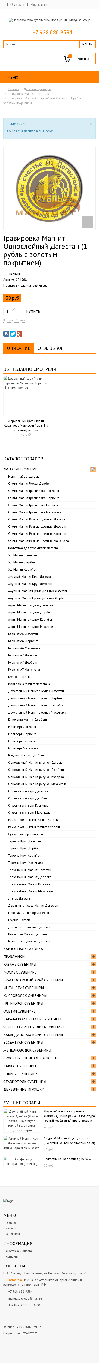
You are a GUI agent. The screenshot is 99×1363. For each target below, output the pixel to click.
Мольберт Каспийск (21, 741)
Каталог (11, 1228)
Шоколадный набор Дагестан (29, 913)
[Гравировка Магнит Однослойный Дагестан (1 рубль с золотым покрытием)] (49, 188)
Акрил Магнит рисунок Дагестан (30, 605)
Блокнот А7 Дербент (22, 662)
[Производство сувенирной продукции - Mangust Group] (49, 20)
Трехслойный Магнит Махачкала (30, 891)
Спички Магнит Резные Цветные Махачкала (38, 541)
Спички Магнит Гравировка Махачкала (34, 512)
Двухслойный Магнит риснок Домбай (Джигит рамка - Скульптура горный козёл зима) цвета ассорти (69, 1116)
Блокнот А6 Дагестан (23, 634)
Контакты (12, 1256)
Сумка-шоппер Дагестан (25, 834)
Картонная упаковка (23, 948)
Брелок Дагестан (20, 677)
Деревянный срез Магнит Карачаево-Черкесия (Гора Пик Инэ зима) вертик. (26, 425)
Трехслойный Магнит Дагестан (29, 870)
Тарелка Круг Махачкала (25, 863)
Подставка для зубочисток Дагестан (33, 548)
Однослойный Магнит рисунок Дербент (36, 770)
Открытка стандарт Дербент (28, 798)
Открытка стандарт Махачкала (29, 812)
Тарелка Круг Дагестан (24, 841)
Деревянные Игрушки (23, 1089)
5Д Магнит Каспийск (22, 569)
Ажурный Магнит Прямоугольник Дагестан (38, 591)
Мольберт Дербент (22, 734)
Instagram (15, 1280)
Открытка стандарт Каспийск (28, 805)
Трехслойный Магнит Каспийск (29, 884)
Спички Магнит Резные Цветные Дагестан (37, 519)
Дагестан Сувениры (37, 89)
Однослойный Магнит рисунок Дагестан (36, 762)
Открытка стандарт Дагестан (28, 791)
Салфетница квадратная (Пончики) (68, 1159)
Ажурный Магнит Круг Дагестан (30, 576)
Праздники (14, 956)
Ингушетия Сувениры (23, 987)
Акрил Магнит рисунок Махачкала (31, 627)
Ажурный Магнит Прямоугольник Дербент (37, 598)
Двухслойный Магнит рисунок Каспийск (35, 705)
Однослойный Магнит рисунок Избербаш (37, 777)
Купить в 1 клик (14, 320)
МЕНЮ (12, 77)
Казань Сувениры (19, 964)
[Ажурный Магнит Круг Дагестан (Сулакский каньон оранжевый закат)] (22, 1143)
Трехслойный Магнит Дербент (29, 877)
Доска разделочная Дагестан (29, 927)
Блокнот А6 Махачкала (24, 648)
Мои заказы (39, 5)
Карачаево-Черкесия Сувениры (32, 1019)
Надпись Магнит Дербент (26, 755)
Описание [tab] (18, 348)
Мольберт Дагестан (22, 727)
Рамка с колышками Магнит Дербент (34, 827)
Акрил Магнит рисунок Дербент (30, 612)
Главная (13, 89)
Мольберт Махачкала (23, 748)
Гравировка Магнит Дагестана (29, 94)
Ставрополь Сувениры (24, 1081)
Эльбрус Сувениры (20, 1073)
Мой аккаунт (15, 5)
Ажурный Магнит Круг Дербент (30, 584)
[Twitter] (13, 334)
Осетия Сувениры (19, 1011)
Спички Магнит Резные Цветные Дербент (37, 526)
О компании (14, 1234)
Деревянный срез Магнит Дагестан (33, 905)
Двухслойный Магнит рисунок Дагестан (36, 691)
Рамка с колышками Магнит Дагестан (34, 820)
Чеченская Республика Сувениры (34, 1027)
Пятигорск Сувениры (23, 1003)
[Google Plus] (19, 334)
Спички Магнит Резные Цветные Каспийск (37, 534)
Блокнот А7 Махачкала (24, 669)
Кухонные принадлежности (30, 1058)
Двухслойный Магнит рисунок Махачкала (37, 712)
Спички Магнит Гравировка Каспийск (33, 505)
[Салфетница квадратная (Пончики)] (22, 1161)
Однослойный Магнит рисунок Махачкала (37, 784)
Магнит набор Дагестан (24, 476)
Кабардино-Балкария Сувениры (33, 1034)
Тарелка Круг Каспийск (24, 855)
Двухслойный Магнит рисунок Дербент (36, 698)
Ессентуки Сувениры (23, 1042)
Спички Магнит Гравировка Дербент (33, 498)
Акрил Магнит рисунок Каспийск (30, 619)
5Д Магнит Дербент (22, 562)
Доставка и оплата (19, 1251)
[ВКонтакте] (6, 334)
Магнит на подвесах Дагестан (29, 941)
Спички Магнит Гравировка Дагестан (33, 491)
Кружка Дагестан (20, 920)
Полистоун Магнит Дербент (27, 934)
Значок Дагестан (20, 898)
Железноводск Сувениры (27, 1050)
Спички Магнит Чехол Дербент (30, 483)
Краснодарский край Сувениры (33, 980)
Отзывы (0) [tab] (50, 348)
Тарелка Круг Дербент (24, 848)
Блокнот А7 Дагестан (23, 655)
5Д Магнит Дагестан (22, 555)
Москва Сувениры (20, 972)
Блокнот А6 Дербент (23, 641)
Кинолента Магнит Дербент (27, 719)
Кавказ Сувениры (19, 1066)
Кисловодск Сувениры (25, 995)
